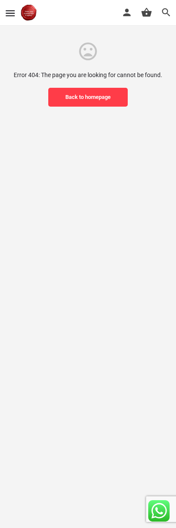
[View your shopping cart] (146, 12)
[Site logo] (30, 12)
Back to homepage (88, 97)
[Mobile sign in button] (126, 12)
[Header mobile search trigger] (166, 12)
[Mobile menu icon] (10, 13)
